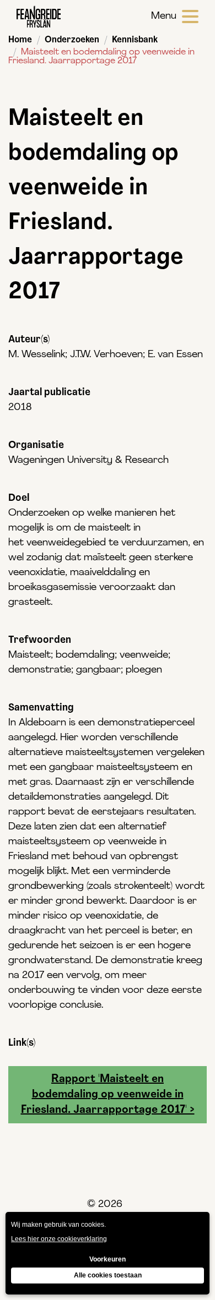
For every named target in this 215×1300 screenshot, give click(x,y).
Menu (163, 16)
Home (20, 40)
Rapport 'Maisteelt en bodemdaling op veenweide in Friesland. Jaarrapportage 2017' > (108, 1095)
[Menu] (190, 16)
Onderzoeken (72, 40)
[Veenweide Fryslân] (39, 17)
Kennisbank (135, 40)
